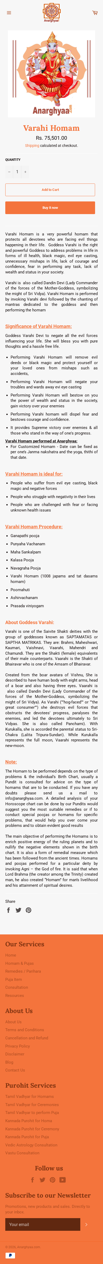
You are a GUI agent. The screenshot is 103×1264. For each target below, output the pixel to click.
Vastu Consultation (22, 1153)
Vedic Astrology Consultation (31, 1145)
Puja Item (13, 979)
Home (10, 955)
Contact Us (15, 1070)
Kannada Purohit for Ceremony (32, 1129)
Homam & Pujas (19, 963)
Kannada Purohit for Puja (27, 1137)
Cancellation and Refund (26, 1038)
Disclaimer (14, 1054)
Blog (9, 1062)
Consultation (16, 987)
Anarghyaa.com (28, 1247)
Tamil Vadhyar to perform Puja (32, 1112)
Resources (14, 995)
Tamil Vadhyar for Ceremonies (32, 1104)
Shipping (32, 145)
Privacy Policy (17, 1046)
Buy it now (50, 208)
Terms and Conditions (24, 1029)
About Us (13, 1022)
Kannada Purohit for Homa (28, 1120)
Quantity (12, 160)
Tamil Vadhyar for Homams (29, 1096)
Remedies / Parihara (23, 971)
